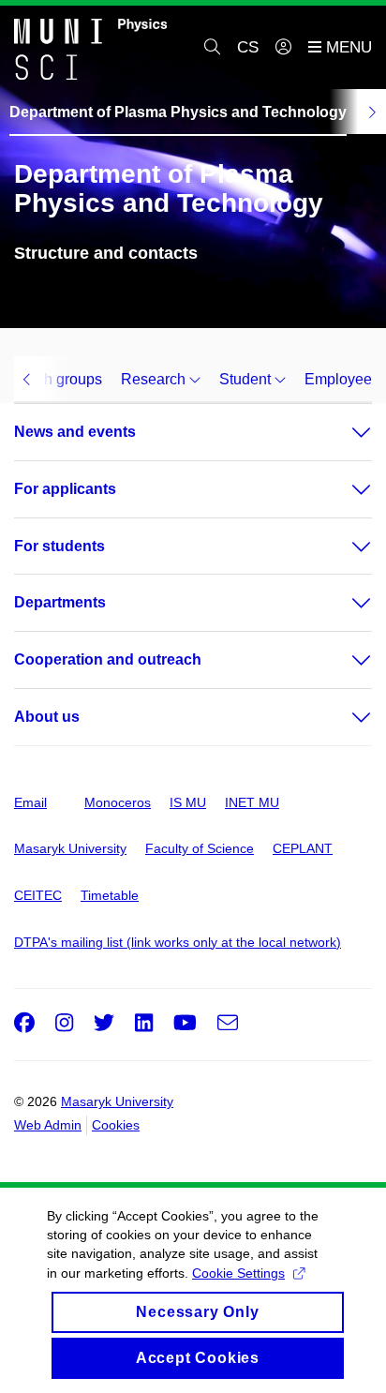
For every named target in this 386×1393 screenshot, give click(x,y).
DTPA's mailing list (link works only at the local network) (177, 942)
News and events (75, 432)
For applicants (65, 489)
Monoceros (117, 802)
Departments (60, 602)
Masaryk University (70, 848)
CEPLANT (303, 848)
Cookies (116, 1124)
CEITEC (38, 895)
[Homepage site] (90, 48)
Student (247, 379)
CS (248, 47)
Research (155, 379)
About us (47, 717)
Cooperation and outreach (107, 659)
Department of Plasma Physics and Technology (178, 112)
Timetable (110, 895)
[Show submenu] (343, 432)
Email (30, 802)
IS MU (188, 802)
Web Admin (48, 1124)
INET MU (252, 802)
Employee (338, 379)
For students (59, 546)
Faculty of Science (199, 848)
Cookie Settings (238, 1273)
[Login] (283, 47)
